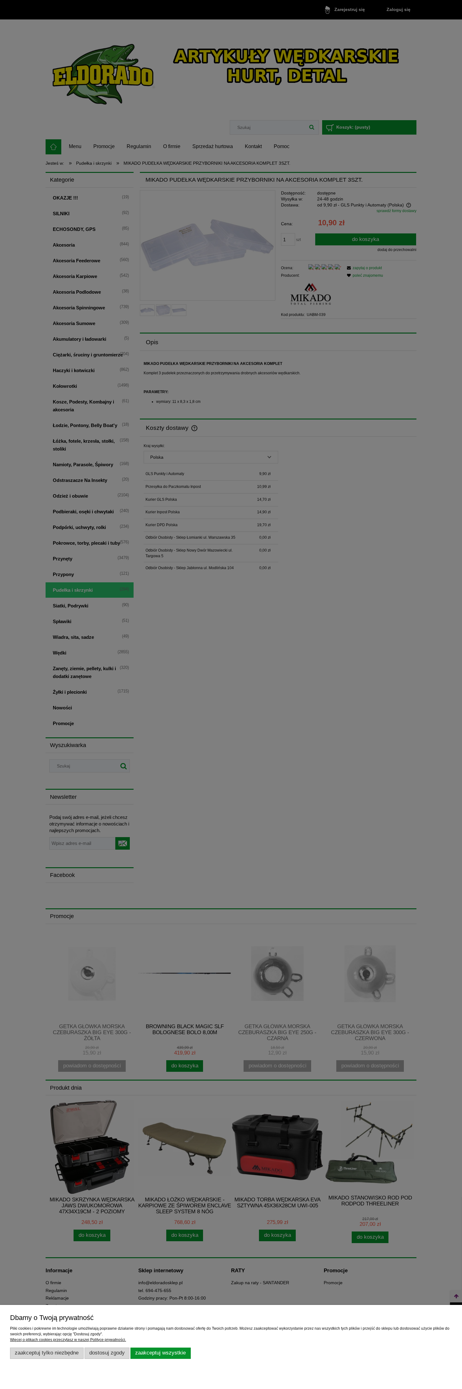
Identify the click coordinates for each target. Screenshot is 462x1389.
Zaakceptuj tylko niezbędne (47, 1353)
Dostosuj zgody (107, 1353)
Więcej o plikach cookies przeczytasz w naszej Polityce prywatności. (68, 1340)
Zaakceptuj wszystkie (160, 1353)
